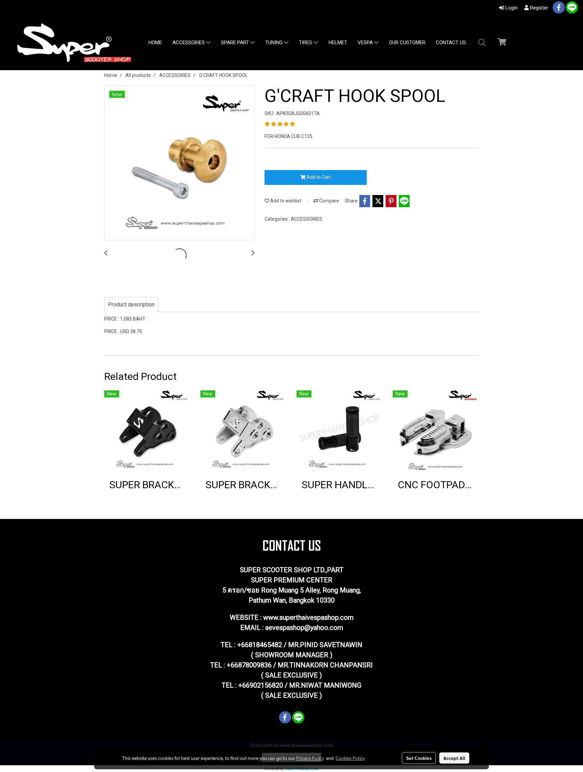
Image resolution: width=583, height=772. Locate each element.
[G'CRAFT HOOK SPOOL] (179, 163)
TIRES (306, 43)
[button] (482, 42)
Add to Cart (318, 177)
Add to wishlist (285, 200)
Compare (328, 200)
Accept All (454, 758)
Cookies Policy (350, 758)
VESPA (366, 43)
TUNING (274, 43)
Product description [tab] (131, 304)
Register (538, 8)
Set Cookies (419, 758)
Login (511, 8)
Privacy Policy (310, 758)
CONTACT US (451, 42)
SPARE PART (235, 43)
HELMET (338, 42)
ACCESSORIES (189, 43)
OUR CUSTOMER (407, 42)
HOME (155, 42)
